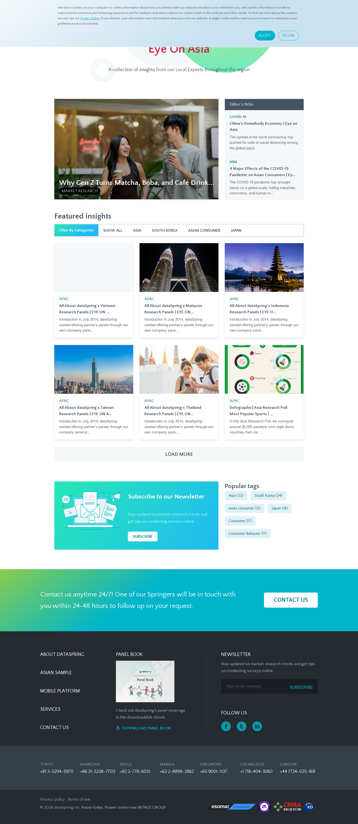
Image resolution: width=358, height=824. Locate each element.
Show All (112, 230)
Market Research (80, 191)
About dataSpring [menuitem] (62, 654)
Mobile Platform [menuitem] (60, 691)
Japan (236, 230)
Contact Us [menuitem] (54, 727)
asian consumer (204, 230)
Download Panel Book (146, 728)
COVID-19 (238, 117)
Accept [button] (265, 36)
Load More (179, 454)
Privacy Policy (90, 18)
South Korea (165, 230)
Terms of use (78, 799)
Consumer (240, 521)
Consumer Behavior (248, 533)
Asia (233, 162)
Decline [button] (288, 36)
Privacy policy (52, 799)
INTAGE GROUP (152, 807)
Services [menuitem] (50, 709)
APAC (64, 299)
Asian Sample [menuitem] (56, 672)
